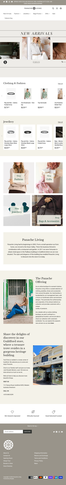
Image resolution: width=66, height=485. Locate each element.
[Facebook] (6, 2)
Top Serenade (42, 103)
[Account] (57, 8)
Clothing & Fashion (14, 83)
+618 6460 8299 (8, 394)
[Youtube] (12, 2)
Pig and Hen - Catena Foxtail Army (10, 103)
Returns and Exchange (41, 455)
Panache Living (17, 477)
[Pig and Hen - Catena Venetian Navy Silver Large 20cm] (11, 132)
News (36, 463)
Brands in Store (8, 463)
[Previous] (2, 96)
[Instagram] (9, 2)
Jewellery (8, 121)
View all (60, 84)
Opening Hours (7, 458)
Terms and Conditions (41, 458)
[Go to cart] (61, 8)
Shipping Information (40, 453)
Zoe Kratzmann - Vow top (27, 103)
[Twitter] (4, 2)
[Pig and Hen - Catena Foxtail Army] (11, 93)
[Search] (53, 8)
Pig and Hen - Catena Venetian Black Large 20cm (27, 143)
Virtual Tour (6, 461)
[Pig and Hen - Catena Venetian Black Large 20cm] (27, 132)
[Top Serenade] (44, 93)
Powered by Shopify (8, 478)
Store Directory (7, 466)
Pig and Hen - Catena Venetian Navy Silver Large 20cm (10, 143)
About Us (6, 453)
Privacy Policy (38, 461)
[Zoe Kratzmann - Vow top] (27, 93)
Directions (12, 387)
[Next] (64, 96)
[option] (33, 48)
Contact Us (6, 455)
